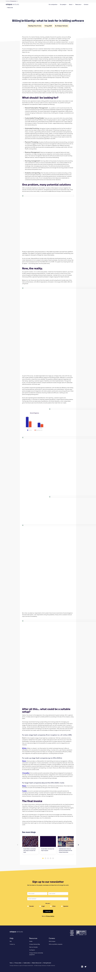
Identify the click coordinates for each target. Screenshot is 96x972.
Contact (86, 4)
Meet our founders (33, 947)
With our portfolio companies (55, 944)
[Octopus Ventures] (12, 4)
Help (11, 938)
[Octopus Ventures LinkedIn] (82, 966)
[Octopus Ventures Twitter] (85, 966)
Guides (30, 941)
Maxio (24, 786)
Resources (33, 938)
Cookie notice (26, 962)
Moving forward (47, 962)
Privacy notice (18, 962)
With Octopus (52, 941)
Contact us (12, 944)
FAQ (11, 941)
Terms (11, 962)
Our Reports (32, 950)
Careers (52, 938)
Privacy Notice (50, 916)
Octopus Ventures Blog (34, 944)
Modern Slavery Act (36, 962)
